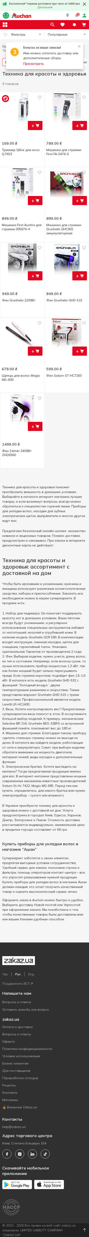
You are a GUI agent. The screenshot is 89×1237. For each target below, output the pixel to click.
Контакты (9, 1093)
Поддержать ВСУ (16, 983)
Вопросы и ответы (16, 1002)
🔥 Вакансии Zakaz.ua (19, 1107)
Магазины (10, 1100)
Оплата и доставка (17, 1027)
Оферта (8, 1041)
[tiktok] (45, 1154)
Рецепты (9, 1085)
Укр (5, 974)
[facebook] (6, 1154)
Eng (31, 974)
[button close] (84, 4)
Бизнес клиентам (15, 1063)
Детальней (44, 7)
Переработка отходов (20, 1078)
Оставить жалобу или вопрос (25, 1009)
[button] (67, 15)
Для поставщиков (16, 1071)
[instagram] (19, 1154)
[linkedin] (32, 1154)
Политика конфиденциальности (27, 1049)
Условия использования (21, 1056)
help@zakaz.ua (14, 1127)
